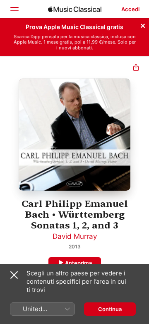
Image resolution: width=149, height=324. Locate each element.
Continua (110, 309)
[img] (74, 9)
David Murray (75, 236)
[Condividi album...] (136, 68)
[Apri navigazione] (14, 9)
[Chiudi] (143, 24)
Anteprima (78, 263)
